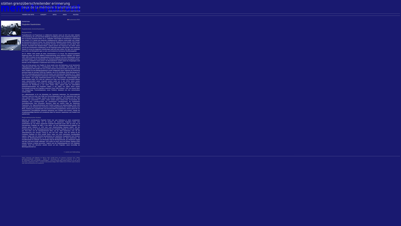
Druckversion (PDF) (74, 19)
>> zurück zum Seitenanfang (72, 152)
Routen (75, 14)
